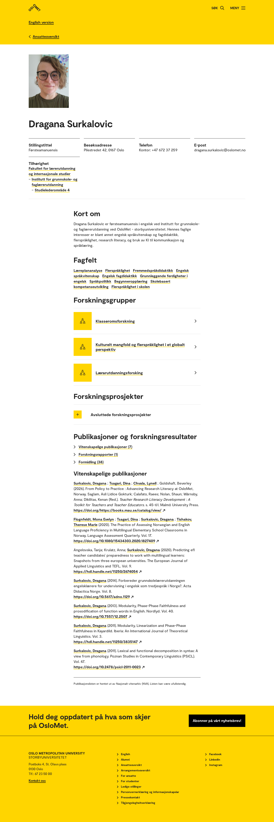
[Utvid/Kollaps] (78, 414)
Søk (214, 8)
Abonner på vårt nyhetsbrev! (217, 720)
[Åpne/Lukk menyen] (243, 8)
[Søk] (222, 8)
